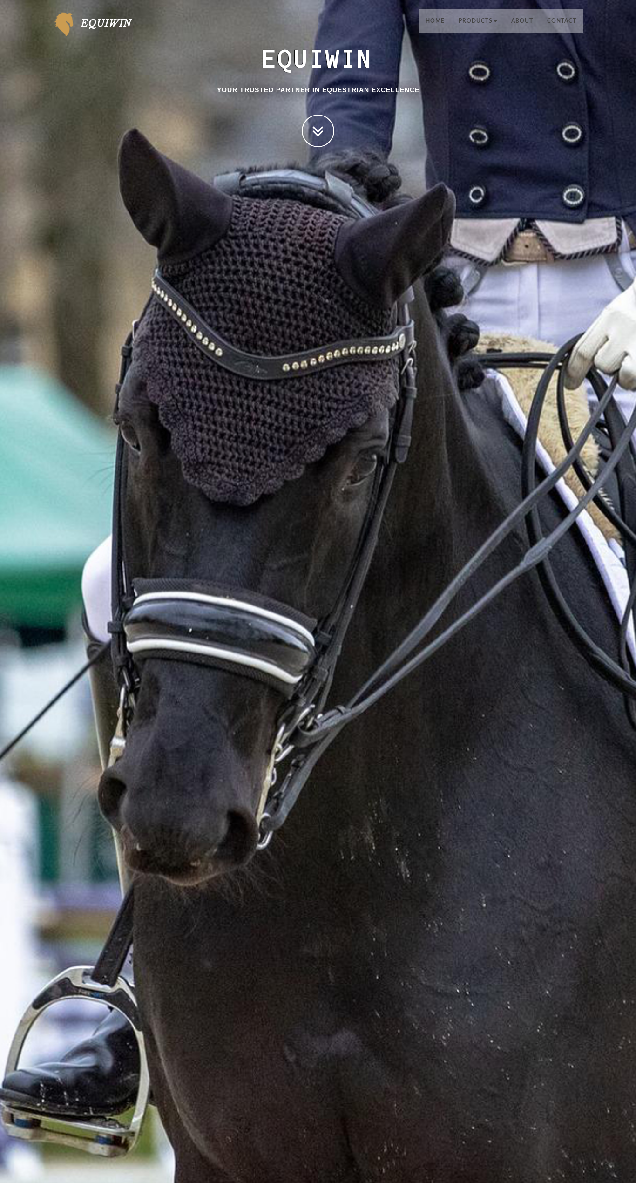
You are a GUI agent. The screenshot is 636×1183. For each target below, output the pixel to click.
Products (476, 21)
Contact (561, 21)
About (522, 21)
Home (435, 21)
